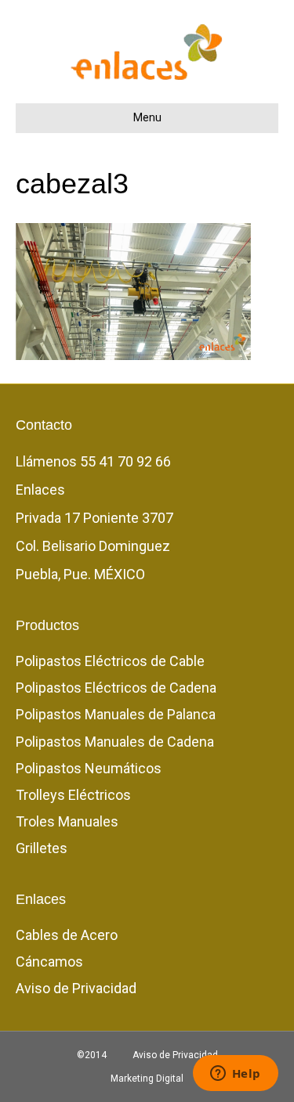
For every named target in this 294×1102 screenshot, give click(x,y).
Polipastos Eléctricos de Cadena (116, 687)
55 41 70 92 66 (125, 461)
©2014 (92, 1055)
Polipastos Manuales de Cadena (115, 741)
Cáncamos (49, 961)
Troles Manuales (67, 821)
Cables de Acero (67, 935)
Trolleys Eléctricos (73, 795)
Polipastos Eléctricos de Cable (110, 661)
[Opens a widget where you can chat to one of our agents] (235, 1074)
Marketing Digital (147, 1078)
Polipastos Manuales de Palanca (116, 714)
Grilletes (41, 848)
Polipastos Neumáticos (89, 768)
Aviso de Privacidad (76, 988)
